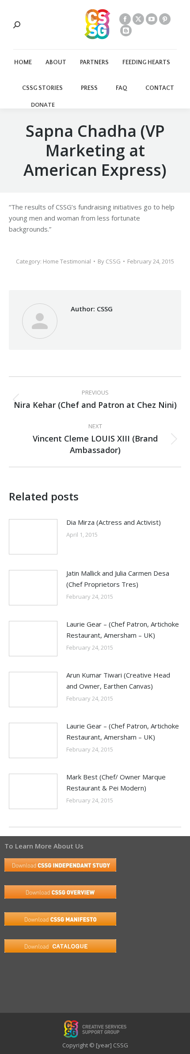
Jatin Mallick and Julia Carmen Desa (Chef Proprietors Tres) (117, 579)
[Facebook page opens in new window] (125, 19)
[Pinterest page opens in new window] (165, 19)
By (109, 261)
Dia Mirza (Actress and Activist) (113, 522)
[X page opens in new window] (138, 19)
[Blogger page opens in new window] (126, 30)
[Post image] (33, 536)
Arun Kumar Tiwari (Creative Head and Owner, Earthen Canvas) (118, 680)
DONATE (43, 104)
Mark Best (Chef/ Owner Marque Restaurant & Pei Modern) (116, 782)
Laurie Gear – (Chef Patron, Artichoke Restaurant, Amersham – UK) (122, 629)
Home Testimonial (67, 261)
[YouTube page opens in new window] (151, 19)
